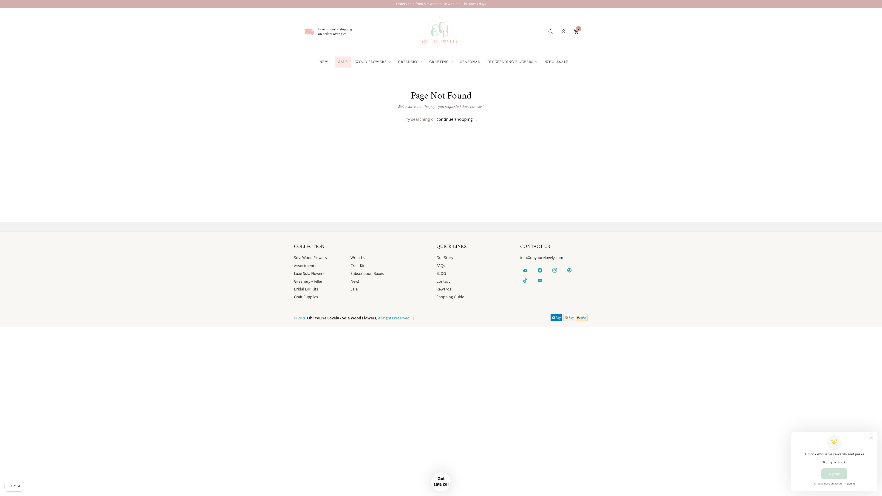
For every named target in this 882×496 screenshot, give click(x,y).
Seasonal (470, 61)
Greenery (408, 61)
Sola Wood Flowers (310, 257)
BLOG (441, 273)
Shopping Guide (450, 296)
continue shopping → (457, 119)
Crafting (439, 61)
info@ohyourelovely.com (541, 257)
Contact (443, 281)
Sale (343, 61)
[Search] (550, 31)
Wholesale (556, 61)
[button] (441, 481)
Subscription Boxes (367, 273)
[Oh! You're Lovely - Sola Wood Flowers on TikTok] (525, 280)
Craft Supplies (306, 296)
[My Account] (563, 31)
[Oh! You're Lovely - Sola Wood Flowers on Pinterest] (569, 270)
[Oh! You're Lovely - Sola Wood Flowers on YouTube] (540, 280)
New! (324, 61)
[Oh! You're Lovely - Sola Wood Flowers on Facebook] (540, 270)
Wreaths (358, 257)
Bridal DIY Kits (306, 289)
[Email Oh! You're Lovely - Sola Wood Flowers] (525, 270)
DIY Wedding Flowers (510, 61)
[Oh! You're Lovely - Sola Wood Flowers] (439, 31)
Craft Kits (358, 265)
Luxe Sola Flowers (309, 273)
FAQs (440, 265)
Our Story (444, 257)
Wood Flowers (371, 61)
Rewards (443, 289)
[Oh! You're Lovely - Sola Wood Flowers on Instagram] (555, 270)
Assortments (305, 265)
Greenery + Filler (308, 281)
